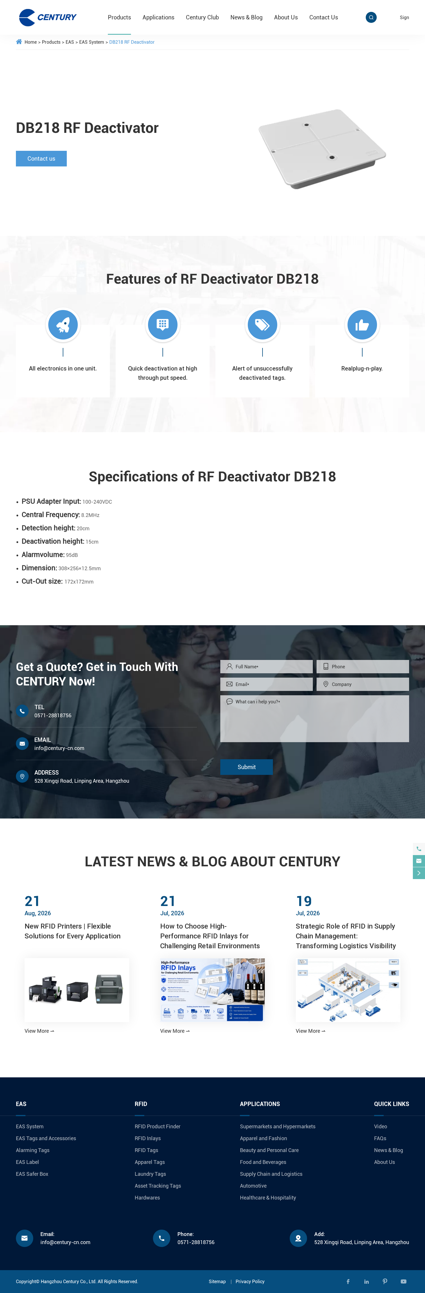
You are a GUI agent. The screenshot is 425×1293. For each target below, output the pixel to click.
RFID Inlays (148, 1138)
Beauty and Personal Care (269, 1150)
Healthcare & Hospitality (268, 1198)
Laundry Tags (150, 1174)
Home (31, 42)
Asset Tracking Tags (158, 1186)
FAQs (380, 1138)
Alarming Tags (32, 1150)
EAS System (91, 42)
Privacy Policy (250, 1281)
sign (404, 17)
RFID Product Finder (157, 1126)
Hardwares (147, 1198)
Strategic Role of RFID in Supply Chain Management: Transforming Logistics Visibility (346, 936)
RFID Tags (146, 1150)
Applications (158, 17)
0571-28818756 (52, 715)
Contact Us (323, 17)
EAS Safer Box (32, 1174)
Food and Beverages (263, 1162)
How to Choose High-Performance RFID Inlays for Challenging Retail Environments (210, 936)
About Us (286, 17)
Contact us (41, 158)
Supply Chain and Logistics (271, 1174)
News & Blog (246, 17)
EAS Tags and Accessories (46, 1138)
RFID (141, 1104)
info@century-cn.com (59, 748)
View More (40, 1031)
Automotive (253, 1186)
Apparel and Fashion (263, 1138)
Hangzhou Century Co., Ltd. (69, 1281)
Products (119, 17)
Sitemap (217, 1281)
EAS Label (27, 1162)
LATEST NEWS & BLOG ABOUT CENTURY (213, 861)
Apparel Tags (150, 1162)
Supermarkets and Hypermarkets (277, 1126)
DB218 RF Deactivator (132, 42)
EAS (70, 42)
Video (380, 1126)
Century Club (202, 17)
